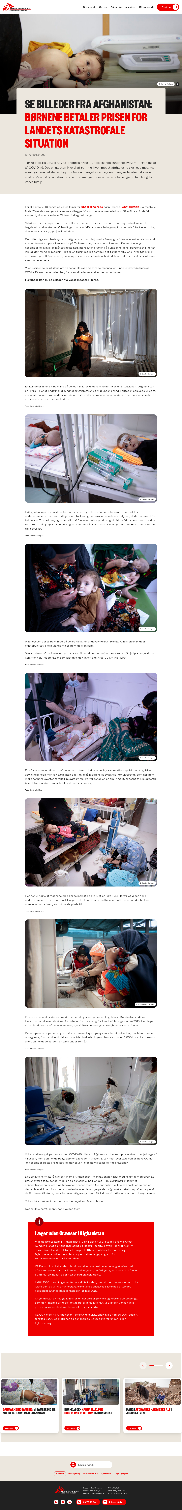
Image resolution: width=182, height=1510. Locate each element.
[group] (29, 1405)
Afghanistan (130, 207)
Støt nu (166, 7)
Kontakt (60, 1473)
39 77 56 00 (89, 1502)
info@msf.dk (115, 1502)
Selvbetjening (74, 1473)
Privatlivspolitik (90, 1473)
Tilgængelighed (121, 1473)
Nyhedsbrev (106, 1473)
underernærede (92, 207)
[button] (151, 1365)
